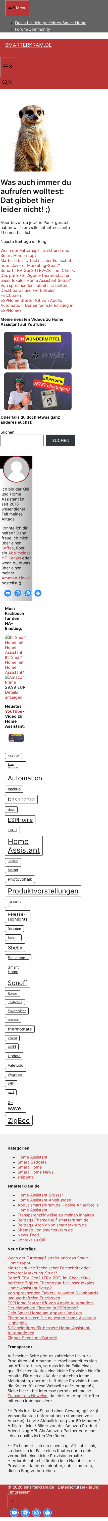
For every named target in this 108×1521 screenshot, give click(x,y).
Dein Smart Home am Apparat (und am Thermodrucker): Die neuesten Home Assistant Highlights (52, 1317)
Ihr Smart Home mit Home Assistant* (14, 665)
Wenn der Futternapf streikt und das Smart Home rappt (35, 253)
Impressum (20, 1492)
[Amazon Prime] (16, 682)
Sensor (13, 938)
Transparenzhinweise (27, 1395)
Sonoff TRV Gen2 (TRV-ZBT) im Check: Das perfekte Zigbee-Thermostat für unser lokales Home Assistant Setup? (38, 275)
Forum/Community (32, 29)
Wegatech (16, 1075)
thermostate (20, 1028)
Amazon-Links (15, 577)
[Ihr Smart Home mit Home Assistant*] (16, 652)
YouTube (13, 711)
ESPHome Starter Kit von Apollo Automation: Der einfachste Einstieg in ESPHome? (37, 305)
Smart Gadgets (32, 1162)
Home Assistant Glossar (40, 1194)
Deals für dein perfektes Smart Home (50, 22)
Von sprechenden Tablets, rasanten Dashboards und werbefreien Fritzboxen (34, 290)
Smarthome (18, 958)
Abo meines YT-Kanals (16, 555)
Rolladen (14, 929)
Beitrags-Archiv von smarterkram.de (52, 1224)
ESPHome (20, 820)
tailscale (13, 1019)
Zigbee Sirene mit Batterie (32, 1337)
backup (14, 789)
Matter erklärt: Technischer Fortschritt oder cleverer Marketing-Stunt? (37, 263)
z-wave (14, 1105)
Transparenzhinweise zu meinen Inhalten (56, 1214)
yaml (11, 1092)
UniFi (12, 1047)
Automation (25, 778)
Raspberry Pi (14, 903)
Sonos (13, 994)
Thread (12, 1038)
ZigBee (19, 1120)
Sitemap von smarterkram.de (45, 1229)
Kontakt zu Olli (31, 1239)
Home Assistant (24, 845)
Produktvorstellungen (43, 891)
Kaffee (8, 547)
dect (11, 810)
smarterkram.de (28, 45)
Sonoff (17, 983)
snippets (26, 1177)
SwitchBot (17, 1011)
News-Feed (28, 1234)
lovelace (13, 861)
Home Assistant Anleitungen (44, 1199)
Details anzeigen (13, 695)
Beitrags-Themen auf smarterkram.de (53, 1219)
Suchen (60, 440)
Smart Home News (35, 1172)
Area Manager (13, 766)
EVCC (12, 830)
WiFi (11, 1084)
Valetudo (15, 1065)
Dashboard (21, 799)
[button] (7, 83)
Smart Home (13, 969)
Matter (13, 870)
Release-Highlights (18, 917)
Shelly (15, 948)
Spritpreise (15, 1002)
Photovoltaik (20, 879)
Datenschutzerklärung (78, 1487)
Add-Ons (13, 756)
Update (14, 1056)
